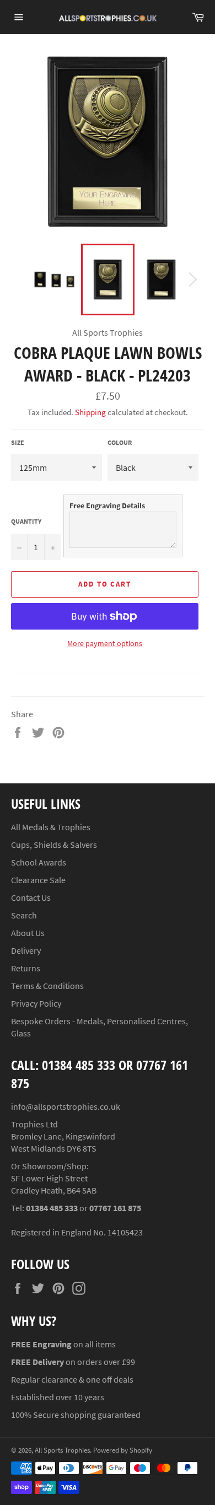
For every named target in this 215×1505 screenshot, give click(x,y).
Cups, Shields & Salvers (54, 844)
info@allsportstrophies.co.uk (65, 1106)
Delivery (26, 950)
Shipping (90, 412)
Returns (25, 968)
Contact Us (31, 897)
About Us (28, 932)
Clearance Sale (38, 879)
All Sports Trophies (62, 1449)
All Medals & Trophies (50, 826)
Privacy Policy (36, 1003)
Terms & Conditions (47, 985)
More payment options (104, 643)
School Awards (38, 862)
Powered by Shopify (122, 1449)
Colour (120, 442)
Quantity (26, 521)
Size (17, 442)
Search (24, 915)
